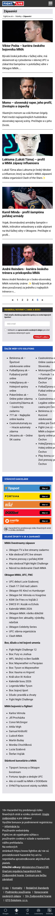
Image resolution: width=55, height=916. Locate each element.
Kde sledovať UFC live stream (25, 554)
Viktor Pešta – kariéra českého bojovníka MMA (23, 47)
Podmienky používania (18, 892)
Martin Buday (16, 740)
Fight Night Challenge (21, 699)
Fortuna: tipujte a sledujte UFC (26, 776)
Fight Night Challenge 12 (23, 649)
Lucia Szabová (17, 749)
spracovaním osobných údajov (30, 330)
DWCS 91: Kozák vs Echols (24, 604)
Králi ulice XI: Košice (20, 676)
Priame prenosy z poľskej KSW (26, 558)
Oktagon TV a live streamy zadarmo (29, 549)
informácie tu (12, 826)
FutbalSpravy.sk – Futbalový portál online (19, 374)
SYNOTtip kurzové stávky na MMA (28, 785)
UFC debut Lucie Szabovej (23, 581)
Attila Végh (15, 726)
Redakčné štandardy (37, 887)
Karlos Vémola (17, 713)
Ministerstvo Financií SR (35, 867)
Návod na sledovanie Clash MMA (27, 568)
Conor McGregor (18, 722)
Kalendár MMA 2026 (20, 608)
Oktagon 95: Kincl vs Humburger (27, 590)
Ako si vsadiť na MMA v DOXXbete (28, 781)
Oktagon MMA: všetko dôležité (26, 613)
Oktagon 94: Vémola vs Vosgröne (27, 595)
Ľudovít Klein (16, 735)
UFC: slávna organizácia (22, 631)
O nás (5, 887)
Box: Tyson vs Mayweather (24, 667)
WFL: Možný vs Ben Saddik (24, 658)
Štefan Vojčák (17, 753)
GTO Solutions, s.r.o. (16, 900)
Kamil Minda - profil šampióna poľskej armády (23, 214)
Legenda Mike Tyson (20, 685)
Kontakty (17, 887)
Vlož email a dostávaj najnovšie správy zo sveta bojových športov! (27, 316)
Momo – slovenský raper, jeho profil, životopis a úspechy (27, 104)
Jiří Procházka (17, 717)
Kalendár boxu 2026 (20, 681)
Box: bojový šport (18, 690)
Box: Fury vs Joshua (20, 654)
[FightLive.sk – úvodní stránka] (13, 3)
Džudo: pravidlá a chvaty (22, 694)
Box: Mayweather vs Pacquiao (26, 663)
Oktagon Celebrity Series (23, 626)
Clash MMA (15, 635)
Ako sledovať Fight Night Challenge (28, 563)
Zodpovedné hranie (13, 875)
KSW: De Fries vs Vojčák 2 (23, 599)
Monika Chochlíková (20, 744)
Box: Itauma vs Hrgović (22, 672)
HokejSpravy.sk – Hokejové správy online (19, 386)
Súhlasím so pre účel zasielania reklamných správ (29, 331)
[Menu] (50, 3)
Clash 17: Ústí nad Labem (23, 586)
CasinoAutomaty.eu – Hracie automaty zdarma (20, 427)
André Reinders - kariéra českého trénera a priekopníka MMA (25, 271)
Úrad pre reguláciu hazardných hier (21, 871)
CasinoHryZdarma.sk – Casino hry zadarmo (21, 407)
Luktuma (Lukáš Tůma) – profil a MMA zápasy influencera (23, 161)
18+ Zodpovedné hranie (38, 896)
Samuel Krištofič (18, 731)
